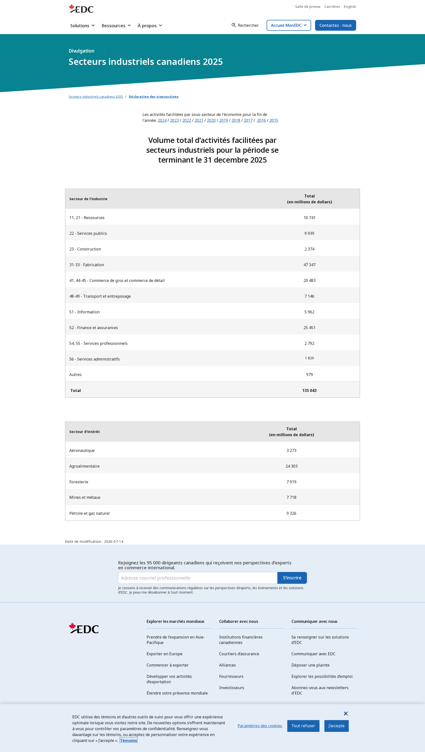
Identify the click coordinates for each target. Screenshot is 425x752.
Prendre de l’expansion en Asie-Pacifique (176, 639)
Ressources (113, 25)
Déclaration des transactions (154, 97)
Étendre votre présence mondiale (177, 693)
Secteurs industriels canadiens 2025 (96, 97)
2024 (162, 120)
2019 (223, 120)
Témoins (128, 740)
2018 (235, 120)
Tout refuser (303, 725)
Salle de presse (307, 6)
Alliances (227, 665)
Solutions (79, 25)
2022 (186, 120)
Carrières (332, 6)
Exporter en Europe (164, 653)
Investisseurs (231, 687)
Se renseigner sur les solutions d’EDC (320, 639)
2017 (248, 120)
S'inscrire (292, 578)
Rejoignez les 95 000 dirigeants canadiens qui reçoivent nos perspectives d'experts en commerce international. (204, 565)
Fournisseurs (231, 676)
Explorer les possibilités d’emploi (322, 676)
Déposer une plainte (310, 665)
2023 (174, 120)
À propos (147, 25)
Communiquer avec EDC (313, 653)
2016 (261, 120)
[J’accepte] (345, 713)
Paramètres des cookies (260, 725)
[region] (212, 728)
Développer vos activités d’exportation (169, 679)
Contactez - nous (335, 25)
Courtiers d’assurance (239, 653)
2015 (273, 120)
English (350, 6)
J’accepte (337, 725)
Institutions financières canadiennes (241, 639)
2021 (199, 120)
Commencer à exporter (168, 665)
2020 (211, 120)
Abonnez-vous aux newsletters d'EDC (320, 690)
